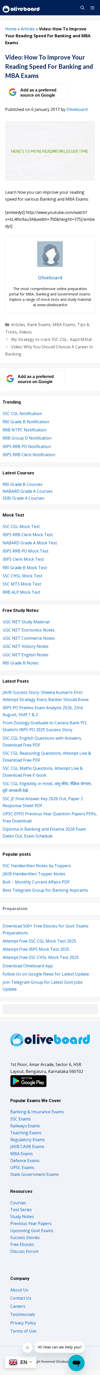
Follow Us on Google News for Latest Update (46, 974)
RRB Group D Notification (27, 438)
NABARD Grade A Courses (28, 491)
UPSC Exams (22, 1167)
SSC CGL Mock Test (21, 526)
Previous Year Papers (31, 1223)
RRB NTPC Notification (24, 430)
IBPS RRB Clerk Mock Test (28, 534)
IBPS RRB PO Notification (27, 446)
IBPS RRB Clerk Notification (29, 454)
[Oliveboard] (21, 7)
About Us (19, 1290)
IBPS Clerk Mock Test (23, 559)
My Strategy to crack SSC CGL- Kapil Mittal (51, 339)
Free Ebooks (22, 1244)
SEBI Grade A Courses (23, 498)
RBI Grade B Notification (26, 422)
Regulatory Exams (27, 1139)
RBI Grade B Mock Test (25, 567)
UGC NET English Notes (25, 655)
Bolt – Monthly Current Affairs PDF (36, 882)
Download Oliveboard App (28, 966)
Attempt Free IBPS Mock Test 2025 (36, 949)
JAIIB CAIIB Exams (27, 1146)
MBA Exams (64, 324)
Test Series (21, 1209)
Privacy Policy (23, 1323)
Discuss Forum (24, 1251)
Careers (17, 1306)
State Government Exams (34, 1174)
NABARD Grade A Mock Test (30, 543)
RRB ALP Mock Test (21, 592)
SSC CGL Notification (22, 413)
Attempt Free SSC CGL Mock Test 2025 (39, 941)
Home (11, 29)
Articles (28, 29)
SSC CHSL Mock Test (22, 576)
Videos (25, 332)
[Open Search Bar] (82, 7)
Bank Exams (39, 324)
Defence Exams (24, 1160)
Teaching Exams (26, 1133)
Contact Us (20, 1298)
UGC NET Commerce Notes (29, 638)
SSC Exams (20, 1119)
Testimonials (22, 1314)
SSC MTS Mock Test (22, 584)
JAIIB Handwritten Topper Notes (34, 874)
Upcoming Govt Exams (31, 1230)
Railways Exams (25, 1126)
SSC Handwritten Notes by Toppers (37, 865)
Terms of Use (23, 1331)
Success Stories (25, 1237)
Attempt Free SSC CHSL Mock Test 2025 (41, 957)
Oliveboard (76, 109)
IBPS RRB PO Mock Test (25, 551)
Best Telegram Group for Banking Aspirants (45, 890)
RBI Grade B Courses (23, 484)
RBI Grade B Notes (20, 663)
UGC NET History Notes (25, 646)
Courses (18, 1203)
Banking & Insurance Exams (37, 1112)
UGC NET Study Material (26, 622)
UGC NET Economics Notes (29, 630)
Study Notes (22, 1216)
